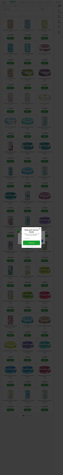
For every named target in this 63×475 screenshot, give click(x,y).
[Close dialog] (40, 229)
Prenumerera (31, 242)
